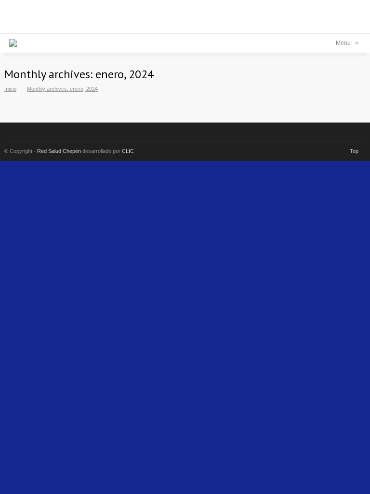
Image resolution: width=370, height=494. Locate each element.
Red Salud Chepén (59, 151)
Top (354, 151)
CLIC (128, 151)
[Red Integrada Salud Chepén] (13, 43)
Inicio (10, 89)
